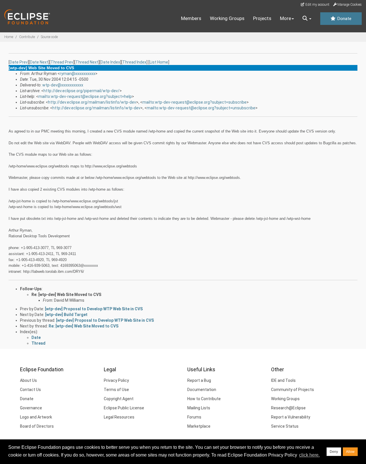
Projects (262, 18)
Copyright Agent (119, 398)
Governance (31, 408)
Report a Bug (199, 380)
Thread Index (134, 62)
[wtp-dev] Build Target (66, 314)
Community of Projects (292, 389)
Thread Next (86, 62)
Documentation (201, 389)
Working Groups (227, 18)
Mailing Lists (198, 408)
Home (8, 37)
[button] (307, 18)
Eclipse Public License (124, 408)
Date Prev (19, 62)
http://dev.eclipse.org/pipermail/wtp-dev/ (81, 90)
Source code (49, 37)
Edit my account (317, 5)
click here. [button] (309, 455)
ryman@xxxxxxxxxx (77, 73)
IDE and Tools (283, 380)
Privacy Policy (116, 380)
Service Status (285, 426)
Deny (334, 452)
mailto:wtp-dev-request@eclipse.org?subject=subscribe (194, 102)
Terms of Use (116, 389)
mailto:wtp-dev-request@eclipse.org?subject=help (85, 96)
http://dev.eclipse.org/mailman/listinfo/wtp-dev (92, 102)
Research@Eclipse (288, 408)
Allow (350, 452)
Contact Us (30, 389)
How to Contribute (204, 398)
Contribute (27, 37)
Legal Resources (119, 417)
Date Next (39, 62)
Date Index (110, 62)
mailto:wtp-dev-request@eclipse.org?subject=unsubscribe (201, 108)
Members (191, 18)
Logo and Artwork (36, 417)
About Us (28, 380)
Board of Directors (37, 426)
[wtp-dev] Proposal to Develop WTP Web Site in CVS (94, 309)
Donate (343, 18)
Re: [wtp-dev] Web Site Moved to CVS (66, 294)
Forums (194, 417)
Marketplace (198, 426)
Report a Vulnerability (290, 417)
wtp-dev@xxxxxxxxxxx (62, 85)
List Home (159, 62)
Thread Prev (62, 62)
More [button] (285, 18)
